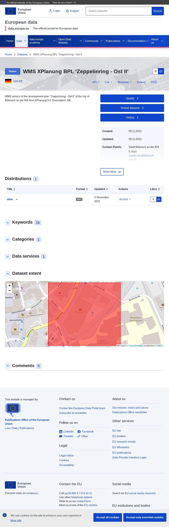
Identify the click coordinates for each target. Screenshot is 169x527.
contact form (83, 501)
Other (85, 436)
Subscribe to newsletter (73, 413)
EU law (116, 430)
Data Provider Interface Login (129, 457)
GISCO (160, 345)
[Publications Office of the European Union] (30, 409)
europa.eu (32, 493)
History (130, 117)
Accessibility (66, 465)
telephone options (81, 497)
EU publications (121, 452)
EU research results (123, 441)
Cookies (64, 460)
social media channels (142, 493)
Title (9, 189)
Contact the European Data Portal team (82, 408)
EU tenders (119, 436)
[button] (64, 2)
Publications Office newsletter (129, 412)
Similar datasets (130, 108)
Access (123, 199)
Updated (99, 189)
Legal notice (66, 455)
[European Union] (30, 485)
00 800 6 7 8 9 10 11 (80, 493)
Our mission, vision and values (130, 407)
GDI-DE (18, 81)
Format (80, 189)
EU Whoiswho (120, 447)
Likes (153, 189)
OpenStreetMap (136, 345)
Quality (130, 98)
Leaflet (122, 345)
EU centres (90, 505)
